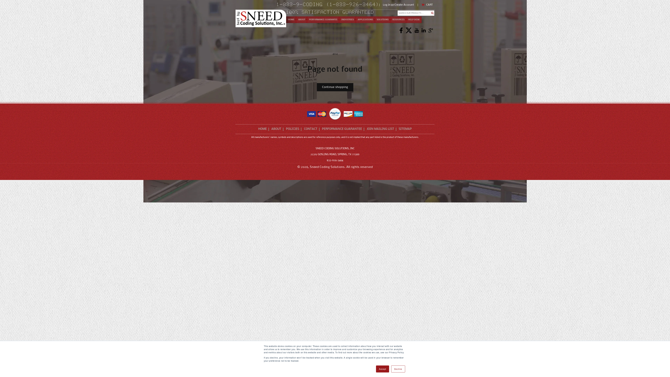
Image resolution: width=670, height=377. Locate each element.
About (276, 129)
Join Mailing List (380, 129)
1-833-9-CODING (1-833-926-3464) (328, 5)
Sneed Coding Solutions (327, 167)
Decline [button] (398, 368)
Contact (310, 129)
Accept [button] (382, 368)
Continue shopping (335, 87)
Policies (292, 129)
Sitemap (405, 129)
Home (262, 129)
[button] (301, 19)
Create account (404, 5)
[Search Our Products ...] (432, 13)
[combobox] (416, 13)
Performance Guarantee (342, 129)
